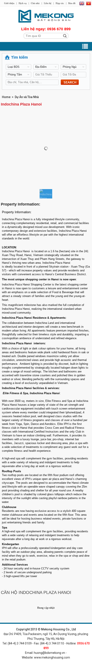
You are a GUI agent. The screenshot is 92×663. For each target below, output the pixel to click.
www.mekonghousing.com (52, 657)
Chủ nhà (35, 3)
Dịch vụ (23, 3)
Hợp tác (60, 3)
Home (6, 97)
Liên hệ (47, 3)
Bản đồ (72, 3)
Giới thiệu (9, 3)
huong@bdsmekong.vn (49, 652)
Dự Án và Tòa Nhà (27, 97)
